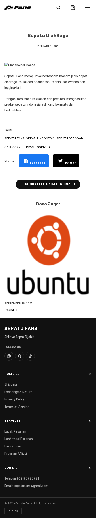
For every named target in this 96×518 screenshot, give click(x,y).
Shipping (10, 384)
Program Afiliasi (15, 454)
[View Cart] (72, 7)
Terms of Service (16, 407)
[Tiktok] (30, 356)
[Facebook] (19, 356)
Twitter (70, 163)
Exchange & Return (18, 392)
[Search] (58, 7)
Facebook (37, 163)
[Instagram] (8, 356)
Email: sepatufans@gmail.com (26, 486)
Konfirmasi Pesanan (18, 439)
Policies (12, 374)
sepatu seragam (69, 138)
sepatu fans (14, 138)
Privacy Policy (14, 399)
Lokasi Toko (12, 446)
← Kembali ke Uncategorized (48, 184)
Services (12, 420)
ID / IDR (13, 511)
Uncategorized (37, 147)
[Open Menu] (87, 7)
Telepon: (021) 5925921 (21, 478)
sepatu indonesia (40, 138)
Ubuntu (10, 310)
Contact (12, 467)
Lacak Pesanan (15, 431)
